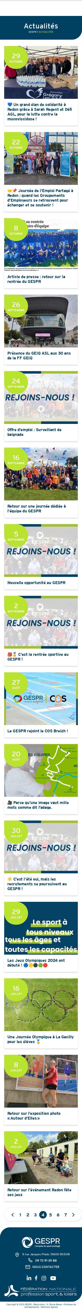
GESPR (32, 31)
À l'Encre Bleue (54, 1304)
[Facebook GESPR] (36, 1279)
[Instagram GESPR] (44, 1279)
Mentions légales (49, 1307)
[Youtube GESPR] (52, 1279)
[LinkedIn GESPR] (29, 1279)
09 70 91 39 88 (46, 1260)
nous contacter (45, 1267)
